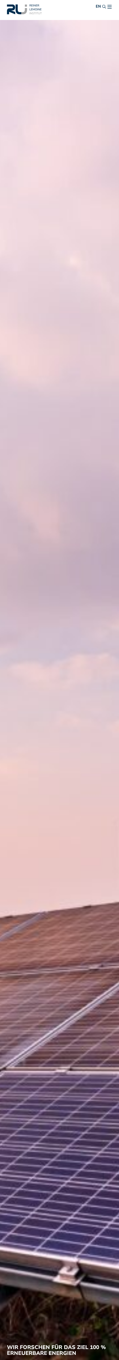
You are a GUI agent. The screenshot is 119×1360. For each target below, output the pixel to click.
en (98, 6)
